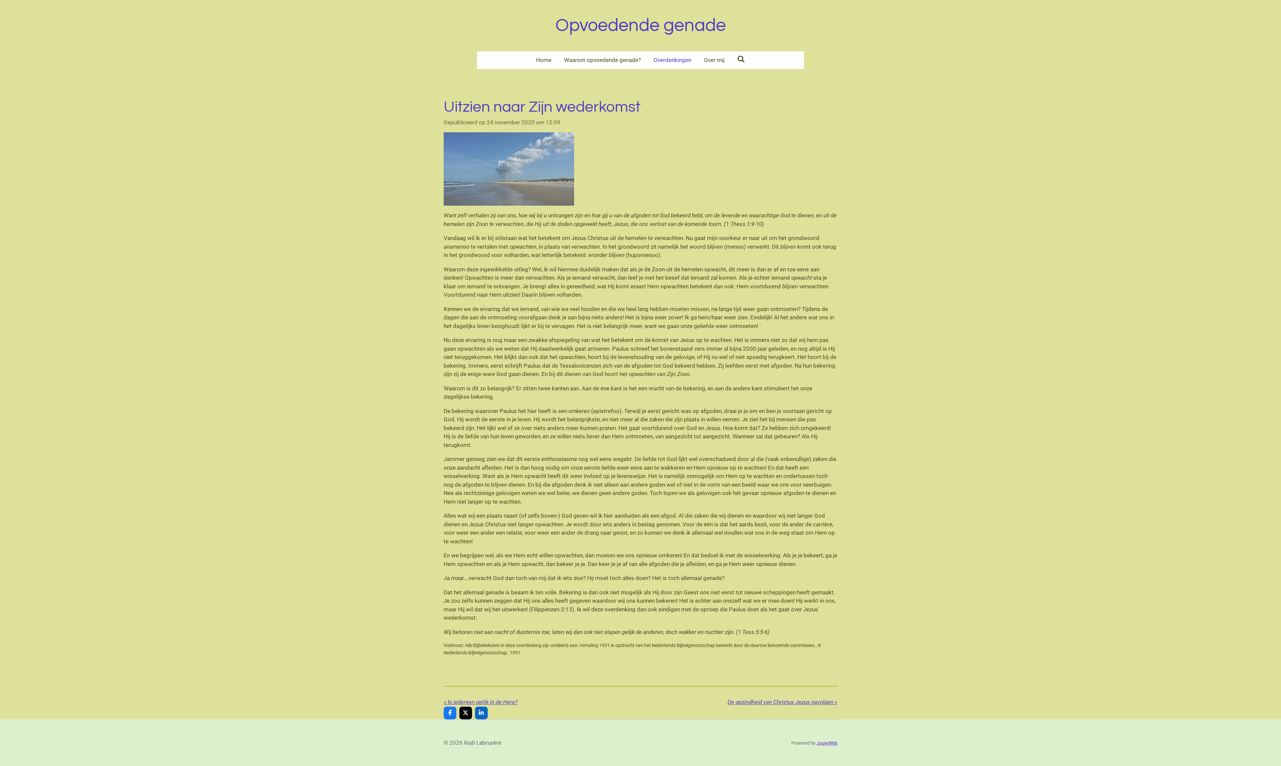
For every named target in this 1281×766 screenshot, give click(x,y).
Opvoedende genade (640, 25)
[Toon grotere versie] (509, 169)
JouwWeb (827, 743)
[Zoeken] (741, 59)
